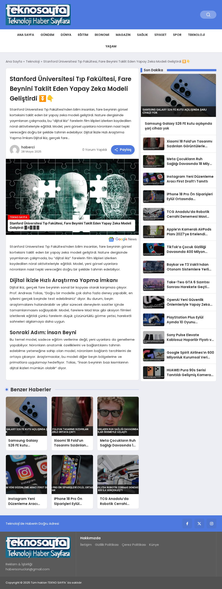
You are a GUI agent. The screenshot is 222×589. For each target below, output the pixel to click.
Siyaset (160, 35)
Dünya (66, 35)
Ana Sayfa (25, 35)
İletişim (86, 544)
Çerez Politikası (134, 544)
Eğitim (83, 35)
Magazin (123, 35)
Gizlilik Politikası (107, 544)
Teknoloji (196, 35)
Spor (177, 35)
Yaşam (111, 46)
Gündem (47, 35)
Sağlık (142, 35)
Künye (154, 544)
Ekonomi (102, 35)
